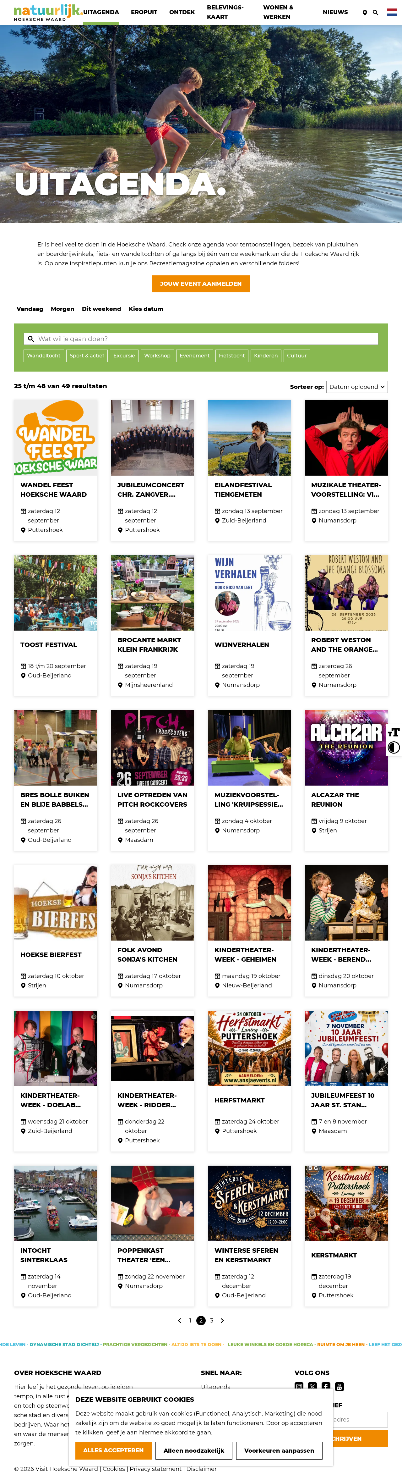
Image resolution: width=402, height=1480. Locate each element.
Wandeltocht (44, 356)
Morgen (62, 309)
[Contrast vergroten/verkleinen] (393, 747)
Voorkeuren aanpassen (279, 1450)
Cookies (114, 1469)
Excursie (124, 356)
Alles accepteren (113, 1450)
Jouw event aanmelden (201, 283)
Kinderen (266, 356)
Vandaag (30, 309)
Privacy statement (156, 1469)
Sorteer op (307, 387)
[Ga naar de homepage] (48, 12)
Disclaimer (201, 1469)
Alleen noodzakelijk (194, 1450)
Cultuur (297, 356)
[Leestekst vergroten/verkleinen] (393, 732)
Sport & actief (87, 356)
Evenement (195, 356)
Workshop (157, 356)
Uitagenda (216, 1386)
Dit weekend (101, 309)
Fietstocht (232, 356)
